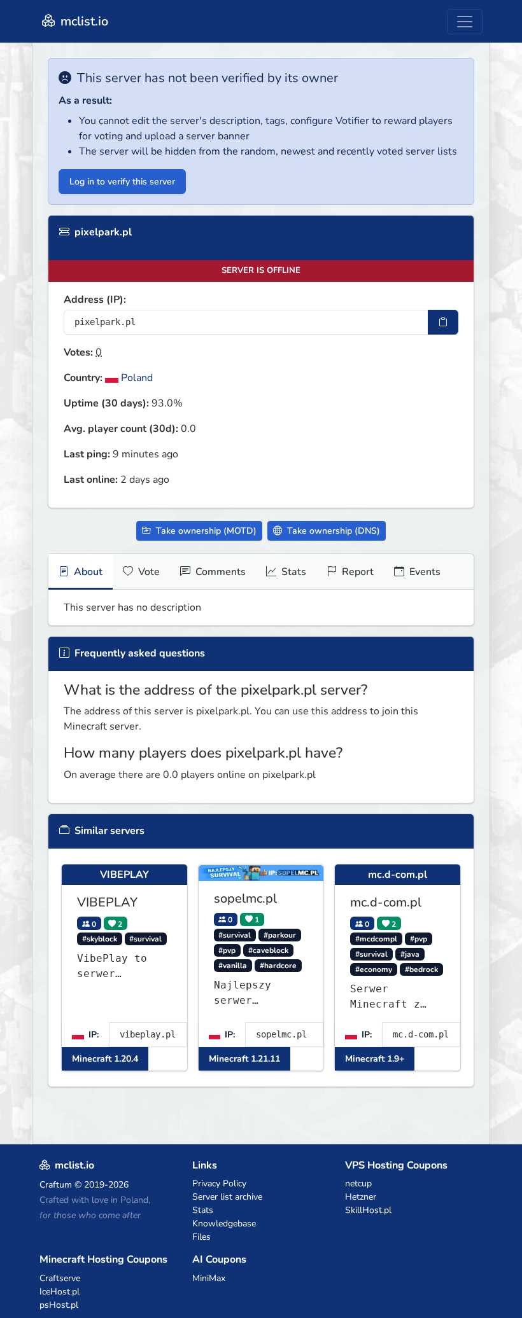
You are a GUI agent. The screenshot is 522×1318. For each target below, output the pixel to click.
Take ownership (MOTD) (205, 531)
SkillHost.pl (368, 1210)
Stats (292, 572)
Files (201, 1237)
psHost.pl (58, 1305)
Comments (219, 572)
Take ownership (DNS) (332, 531)
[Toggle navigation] (465, 21)
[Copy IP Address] (443, 322)
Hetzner (360, 1197)
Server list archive (227, 1197)
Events (424, 572)
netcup (358, 1183)
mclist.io (82, 21)
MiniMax (208, 1278)
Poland (135, 378)
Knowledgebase (224, 1223)
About (86, 572)
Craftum (55, 1185)
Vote (148, 572)
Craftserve (59, 1278)
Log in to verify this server (122, 182)
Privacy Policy (219, 1183)
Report (356, 572)
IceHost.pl (59, 1292)
